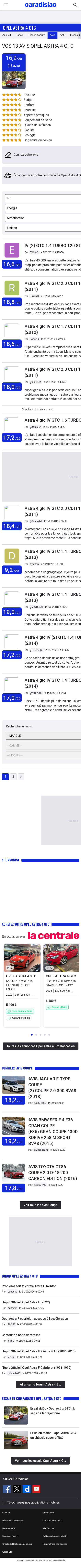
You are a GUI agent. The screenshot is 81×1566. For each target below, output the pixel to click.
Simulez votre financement (37, 409)
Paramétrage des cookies (55, 1544)
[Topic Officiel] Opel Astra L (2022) (26, 1302)
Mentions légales (10, 1536)
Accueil (6, 34)
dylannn (34, 564)
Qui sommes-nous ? (52, 1520)
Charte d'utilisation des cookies (17, 1544)
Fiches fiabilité (37, 34)
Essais (20, 34)
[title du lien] (12, 257)
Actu (62, 34)
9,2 (12, 569)
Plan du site (48, 1528)
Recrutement (8, 1528)
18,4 (12, 526)
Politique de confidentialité (55, 1536)
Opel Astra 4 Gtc (19, 27)
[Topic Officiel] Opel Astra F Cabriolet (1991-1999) (37, 1368)
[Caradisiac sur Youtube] (36, 1489)
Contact (6, 1512)
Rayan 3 (34, 296)
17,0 (12, 697)
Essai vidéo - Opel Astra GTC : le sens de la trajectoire (52, 1411)
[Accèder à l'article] (16, 1415)
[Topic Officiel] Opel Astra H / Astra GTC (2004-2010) (39, 1351)
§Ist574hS (40, 1184)
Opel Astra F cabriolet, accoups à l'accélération (35, 1318)
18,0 (12, 386)
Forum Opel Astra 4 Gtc (20, 1276)
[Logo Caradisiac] (40, 8)
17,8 (13, 1188)
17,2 (12, 437)
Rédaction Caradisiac (12, 1520)
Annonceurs (48, 1512)
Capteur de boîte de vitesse (21, 1335)
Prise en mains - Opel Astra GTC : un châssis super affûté (53, 1435)
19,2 (13, 1141)
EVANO (34, 252)
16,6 (12, 264)
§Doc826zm (41, 1149)
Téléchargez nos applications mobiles (33, 1502)
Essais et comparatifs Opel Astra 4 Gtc (32, 1398)
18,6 (12, 343)
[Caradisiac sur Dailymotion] (27, 1489)
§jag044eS (40, 1102)
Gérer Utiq (7, 1552)
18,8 (12, 302)
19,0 (12, 611)
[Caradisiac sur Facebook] (7, 1489)
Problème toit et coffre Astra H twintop (29, 1286)
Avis (52, 34)
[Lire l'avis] (13, 1093)
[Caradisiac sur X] (17, 1489)
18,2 (13, 1100)
